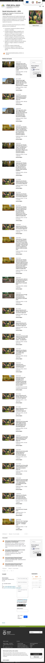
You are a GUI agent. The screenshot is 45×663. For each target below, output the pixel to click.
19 (11, 570)
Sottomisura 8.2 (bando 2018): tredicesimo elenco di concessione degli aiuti (21, 182)
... (9, 570)
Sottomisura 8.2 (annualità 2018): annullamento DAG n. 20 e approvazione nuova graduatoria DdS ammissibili (22, 482)
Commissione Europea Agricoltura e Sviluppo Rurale (22, 645)
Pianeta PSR (32, 644)
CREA (31, 647)
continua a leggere (19, 74)
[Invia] (40, 632)
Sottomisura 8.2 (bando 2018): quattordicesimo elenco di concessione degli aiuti (21, 97)
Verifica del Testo (20, 608)
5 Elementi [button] (4, 568)
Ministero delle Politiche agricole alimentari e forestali (23, 647)
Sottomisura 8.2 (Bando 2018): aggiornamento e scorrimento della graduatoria (21, 352)
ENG (21, 0)
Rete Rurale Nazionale (34, 643)
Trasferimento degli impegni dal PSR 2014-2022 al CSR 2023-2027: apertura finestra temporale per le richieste (21, 83)
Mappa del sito (17, 662)
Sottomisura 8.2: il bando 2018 (21, 510)
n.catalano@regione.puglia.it (10, 586)
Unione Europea (20, 643)
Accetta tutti (36, 654)
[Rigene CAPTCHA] (26, 604)
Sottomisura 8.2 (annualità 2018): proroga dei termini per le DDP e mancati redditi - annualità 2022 (22, 338)
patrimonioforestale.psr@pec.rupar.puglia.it (12, 588)
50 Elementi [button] (4, 534)
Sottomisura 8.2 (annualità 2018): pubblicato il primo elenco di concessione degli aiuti (22, 467)
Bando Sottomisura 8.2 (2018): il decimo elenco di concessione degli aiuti (22, 311)
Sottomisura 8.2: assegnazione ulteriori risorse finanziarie (21, 366)
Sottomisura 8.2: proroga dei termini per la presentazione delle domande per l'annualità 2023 (21, 297)
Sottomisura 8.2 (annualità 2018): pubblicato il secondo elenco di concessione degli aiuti (22, 453)
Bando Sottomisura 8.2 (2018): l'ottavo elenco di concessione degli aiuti (21, 397)
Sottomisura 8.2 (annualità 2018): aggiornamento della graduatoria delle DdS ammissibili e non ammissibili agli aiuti (22, 424)
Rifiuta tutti (36, 657)
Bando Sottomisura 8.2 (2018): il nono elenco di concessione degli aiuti (21, 324)
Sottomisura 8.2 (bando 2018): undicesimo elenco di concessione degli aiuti (21, 227)
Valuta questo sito (22, 626)
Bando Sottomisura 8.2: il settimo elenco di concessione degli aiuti (21, 410)
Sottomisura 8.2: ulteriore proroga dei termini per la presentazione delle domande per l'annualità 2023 (21, 281)
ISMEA (31, 645)
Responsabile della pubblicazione (8, 662)
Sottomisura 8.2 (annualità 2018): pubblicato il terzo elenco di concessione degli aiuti (22, 439)
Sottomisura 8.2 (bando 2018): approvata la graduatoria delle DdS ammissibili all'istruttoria (21, 497)
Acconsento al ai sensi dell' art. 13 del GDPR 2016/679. (22, 601)
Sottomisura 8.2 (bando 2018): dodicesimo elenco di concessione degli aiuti (21, 195)
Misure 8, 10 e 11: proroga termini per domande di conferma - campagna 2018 (22, 523)
